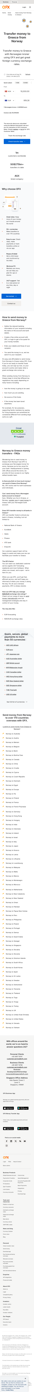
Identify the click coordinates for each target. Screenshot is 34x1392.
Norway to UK (11, 1010)
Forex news (6, 1234)
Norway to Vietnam (13, 1027)
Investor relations (7, 1312)
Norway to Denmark (13, 781)
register (15, 129)
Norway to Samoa (12, 932)
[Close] (25, 1378)
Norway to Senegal (12, 941)
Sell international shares (9, 1270)
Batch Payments (22, 1185)
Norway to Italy (11, 842)
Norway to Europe (12, 789)
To (4, 96)
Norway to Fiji (11, 794)
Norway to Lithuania (13, 859)
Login (24, 7)
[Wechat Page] (20, 1141)
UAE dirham (12, 645)
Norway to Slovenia (13, 954)
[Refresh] (4, 74)
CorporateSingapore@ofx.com (17, 1074)
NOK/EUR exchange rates (13, 619)
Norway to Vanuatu (12, 1023)
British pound (13, 663)
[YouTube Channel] (24, 1141)
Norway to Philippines (13, 920)
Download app (7, 1251)
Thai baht (11, 690)
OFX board (6, 1319)
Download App (22, 1194)
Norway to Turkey (12, 1006)
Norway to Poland (12, 924)
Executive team (7, 1322)
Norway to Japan (12, 846)
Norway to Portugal (13, 928)
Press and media (7, 1280)
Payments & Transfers (9, 1178)
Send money (6, 1248)
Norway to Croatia (12, 768)
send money (24, 500)
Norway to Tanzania (13, 989)
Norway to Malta (12, 872)
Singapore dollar (14, 685)
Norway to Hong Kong (14, 816)
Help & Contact (17, 1161)
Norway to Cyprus (12, 772)
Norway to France (12, 802)
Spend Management (23, 1178)
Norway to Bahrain (12, 742)
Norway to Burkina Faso (14, 755)
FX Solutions (6, 1183)
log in (22, 129)
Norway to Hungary (13, 820)
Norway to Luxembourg (14, 863)
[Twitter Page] (15, 1141)
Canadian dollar (13, 672)
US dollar (11, 694)
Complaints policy (8, 1294)
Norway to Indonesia (13, 829)
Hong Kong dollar (14, 676)
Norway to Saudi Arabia (14, 937)
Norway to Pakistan (13, 907)
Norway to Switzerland (14, 985)
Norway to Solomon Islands (16, 958)
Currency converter (8, 1207)
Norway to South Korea (14, 967)
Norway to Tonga (12, 1002)
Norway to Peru (11, 915)
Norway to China (12, 764)
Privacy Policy (7, 1297)
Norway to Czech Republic (15, 777)
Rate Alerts (6, 1219)
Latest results (6, 1307)
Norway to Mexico (12, 876)
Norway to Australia (13, 734)
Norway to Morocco (13, 884)
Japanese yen (12, 654)
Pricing (20, 1191)
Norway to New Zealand (14, 898)
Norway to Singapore (13, 945)
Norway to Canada (12, 759)
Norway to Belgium (12, 747)
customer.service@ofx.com (17, 1059)
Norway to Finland (12, 798)
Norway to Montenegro (14, 880)
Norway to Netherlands (14, 890)
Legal (4, 1292)
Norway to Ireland (12, 833)
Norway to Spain (12, 972)
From (5, 87)
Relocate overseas (8, 1259)
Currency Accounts (8, 1192)
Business (5, 2)
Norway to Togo (11, 997)
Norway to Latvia (12, 854)
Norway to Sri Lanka (13, 976)
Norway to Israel (12, 837)
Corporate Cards (7, 1181)
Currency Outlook (8, 1231)
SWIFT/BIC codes (7, 1224)
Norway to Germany (13, 812)
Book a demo (6, 1165)
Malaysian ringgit (14, 668)
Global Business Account (9, 1175)
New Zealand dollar (15, 681)
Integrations (21, 1188)
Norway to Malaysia (13, 867)
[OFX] (6, 7)
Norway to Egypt (12, 785)
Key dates (5, 1309)
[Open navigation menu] (30, 7)
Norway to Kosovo (12, 850)
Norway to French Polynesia (16, 807)
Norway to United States (14, 1019)
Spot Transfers (7, 1186)
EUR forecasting (10, 614)
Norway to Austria (12, 738)
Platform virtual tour (8, 1204)
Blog (4, 1237)
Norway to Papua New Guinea (16, 911)
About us (5, 1289)
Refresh (28, 74)
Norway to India (11, 824)
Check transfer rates (8, 1246)
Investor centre (7, 1304)
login (12, 339)
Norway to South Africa (14, 962)
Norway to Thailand (13, 993)
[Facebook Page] (6, 1141)
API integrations (7, 1277)
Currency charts (7, 1222)
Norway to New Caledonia (15, 894)
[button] (17, 82)
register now (13, 500)
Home (4, 13)
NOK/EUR (5, 594)
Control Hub (21, 1175)
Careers (5, 1325)
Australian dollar (14, 659)
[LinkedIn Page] (11, 1141)
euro (9, 650)
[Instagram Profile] (6, 1145)
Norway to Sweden (12, 980)
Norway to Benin (12, 751)
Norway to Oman (12, 902)
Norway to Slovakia (13, 950)
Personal (14, 2)
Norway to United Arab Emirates (17, 1015)
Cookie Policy (10, 1390)
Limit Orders (6, 1189)
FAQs (9, 1161)
